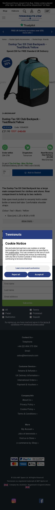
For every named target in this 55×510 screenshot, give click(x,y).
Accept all (39, 274)
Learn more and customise (28, 268)
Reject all (16, 274)
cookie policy (14, 252)
